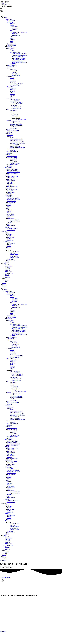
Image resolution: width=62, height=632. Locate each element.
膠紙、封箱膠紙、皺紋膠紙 (13, 198)
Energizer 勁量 (10, 259)
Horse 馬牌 (9, 153)
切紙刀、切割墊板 (11, 180)
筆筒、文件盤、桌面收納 (12, 186)
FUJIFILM (9, 98)
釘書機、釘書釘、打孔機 (12, 176)
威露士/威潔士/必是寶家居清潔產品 (19, 32)
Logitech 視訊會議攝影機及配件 (16, 125)
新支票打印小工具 (9, 273)
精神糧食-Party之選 (11, 243)
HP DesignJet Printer (16, 118)
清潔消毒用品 (10, 22)
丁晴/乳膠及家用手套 (11, 45)
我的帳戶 (7, 280)
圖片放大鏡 (7, 270)
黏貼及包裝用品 (8, 195)
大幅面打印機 (13, 89)
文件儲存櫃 (9, 222)
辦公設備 (7, 208)
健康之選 (9, 247)
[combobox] (5, 9)
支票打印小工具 (8, 271)
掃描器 (11, 92)
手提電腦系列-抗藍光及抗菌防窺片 (19, 53)
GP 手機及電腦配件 (14, 256)
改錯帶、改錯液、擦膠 (12, 170)
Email (1, 579)
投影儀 (11, 96)
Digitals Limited (5, 577)
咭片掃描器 (7, 275)
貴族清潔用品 (13, 39)
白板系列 (9, 205)
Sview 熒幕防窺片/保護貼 (15, 52)
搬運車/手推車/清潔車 (11, 44)
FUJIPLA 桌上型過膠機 (14, 221)
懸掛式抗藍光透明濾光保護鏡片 (19, 58)
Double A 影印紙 (13, 160)
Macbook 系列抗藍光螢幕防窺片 (19, 59)
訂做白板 (9, 206)
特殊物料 (7, 227)
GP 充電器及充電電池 (14, 254)
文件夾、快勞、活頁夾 (12, 189)
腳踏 (8, 224)
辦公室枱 (9, 209)
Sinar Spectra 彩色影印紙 (15, 163)
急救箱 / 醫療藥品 (11, 225)
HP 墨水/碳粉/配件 (13, 110)
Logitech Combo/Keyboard (15, 121)
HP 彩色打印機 (15, 114)
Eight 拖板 (12, 50)
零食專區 (7, 241)
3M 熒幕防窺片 (13, 63)
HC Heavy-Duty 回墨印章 (15, 146)
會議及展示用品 (8, 203)
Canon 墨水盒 (12, 79)
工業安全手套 (10, 196)
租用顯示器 (9, 132)
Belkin (11, 49)
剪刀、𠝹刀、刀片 (11, 179)
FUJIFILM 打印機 (13, 105)
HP (8, 109)
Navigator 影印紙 (13, 159)
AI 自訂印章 (7, 268)
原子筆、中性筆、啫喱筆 (12, 169)
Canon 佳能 (9, 76)
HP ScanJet (12, 111)
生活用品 (7, 233)
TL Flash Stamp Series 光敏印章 (16, 140)
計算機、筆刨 (10, 182)
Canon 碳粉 (12, 78)
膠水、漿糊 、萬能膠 (11, 201)
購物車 (3, 278)
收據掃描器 (7, 277)
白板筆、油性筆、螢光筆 (12, 173)
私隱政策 (34, 583)
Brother (8, 68)
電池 (6, 248)
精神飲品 (9, 244)
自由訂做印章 (10, 135)
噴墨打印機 (12, 94)
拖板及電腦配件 (10, 48)
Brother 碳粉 (14, 73)
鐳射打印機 (12, 95)
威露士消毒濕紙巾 (16, 35)
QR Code (7, 274)
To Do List (7, 264)
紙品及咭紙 (7, 154)
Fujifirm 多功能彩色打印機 (17, 102)
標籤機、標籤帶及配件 (12, 65)
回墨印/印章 (12, 150)
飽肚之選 (9, 246)
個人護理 (9, 235)
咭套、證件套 (10, 190)
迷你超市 (4, 231)
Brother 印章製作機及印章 (12, 151)
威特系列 (12, 25)
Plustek (8, 129)
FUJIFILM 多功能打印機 (15, 100)
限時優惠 (7, 262)
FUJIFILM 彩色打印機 (16, 106)
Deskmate (9, 136)
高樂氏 (11, 36)
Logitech (9, 120)
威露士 (11, 30)
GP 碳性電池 (12, 253)
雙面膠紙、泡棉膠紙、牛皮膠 (13, 199)
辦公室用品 (4, 17)
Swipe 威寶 (12, 38)
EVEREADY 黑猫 (11, 260)
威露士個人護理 (15, 33)
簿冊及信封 (9, 166)
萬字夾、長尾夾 (10, 177)
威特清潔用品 (15, 26)
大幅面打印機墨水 (13, 88)
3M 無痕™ (9, 234)
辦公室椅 (9, 212)
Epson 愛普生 (10, 86)
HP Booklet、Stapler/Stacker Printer (19, 119)
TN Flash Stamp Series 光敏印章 (16, 139)
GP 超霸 (9, 250)
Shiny (8, 148)
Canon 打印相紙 (13, 81)
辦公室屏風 (9, 211)
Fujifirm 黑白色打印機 (16, 108)
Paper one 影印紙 (13, 161)
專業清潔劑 (14, 29)
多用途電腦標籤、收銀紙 (12, 164)
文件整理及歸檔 (8, 188)
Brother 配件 (14, 70)
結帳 (6, 281)
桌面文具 (7, 174)
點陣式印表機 (13, 91)
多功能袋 (9, 193)
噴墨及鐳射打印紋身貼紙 (12, 228)
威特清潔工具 (15, 28)
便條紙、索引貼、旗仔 (12, 156)
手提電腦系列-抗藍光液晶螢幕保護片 (20, 55)
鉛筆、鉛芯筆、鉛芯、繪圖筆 (13, 172)
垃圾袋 (11, 41)
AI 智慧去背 (7, 267)
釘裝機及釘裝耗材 (11, 215)
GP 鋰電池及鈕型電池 (14, 257)
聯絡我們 (4, 285)
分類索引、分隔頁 (11, 192)
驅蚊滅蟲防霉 (10, 240)
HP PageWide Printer (16, 116)
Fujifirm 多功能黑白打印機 (17, 103)
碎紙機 (8, 217)
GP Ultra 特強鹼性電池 (14, 251)
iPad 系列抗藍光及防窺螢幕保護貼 (19, 62)
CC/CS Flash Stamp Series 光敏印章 (17, 141)
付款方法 (4, 284)
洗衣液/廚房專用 (10, 237)
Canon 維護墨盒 (13, 82)
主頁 (3, 16)
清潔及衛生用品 (8, 19)
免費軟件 (4, 263)
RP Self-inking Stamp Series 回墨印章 (17, 143)
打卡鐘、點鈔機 (10, 214)
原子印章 (12, 137)
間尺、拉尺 (9, 185)
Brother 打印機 (13, 69)
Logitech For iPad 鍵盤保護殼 (16, 124)
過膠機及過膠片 (10, 218)
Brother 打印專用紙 (16, 75)
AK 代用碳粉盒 (10, 66)
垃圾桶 (11, 42)
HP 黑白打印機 (15, 115)
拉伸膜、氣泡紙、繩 (11, 202)
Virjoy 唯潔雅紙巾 (11, 20)
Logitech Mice (12, 122)
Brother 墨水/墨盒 (15, 72)
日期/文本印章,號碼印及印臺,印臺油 (17, 147)
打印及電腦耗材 (8, 46)
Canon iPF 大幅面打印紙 (15, 85)
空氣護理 (9, 238)
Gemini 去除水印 (8, 266)
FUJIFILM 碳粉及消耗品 (15, 99)
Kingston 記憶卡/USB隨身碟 (13, 130)
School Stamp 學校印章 (14, 144)
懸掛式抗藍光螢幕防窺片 (17, 56)
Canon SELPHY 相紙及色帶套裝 (16, 83)
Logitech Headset (13, 126)
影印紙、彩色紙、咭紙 (12, 157)
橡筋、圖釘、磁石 (11, 183)
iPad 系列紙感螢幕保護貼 (17, 61)
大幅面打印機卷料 (11, 230)
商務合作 (4, 283)
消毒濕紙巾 (12, 23)
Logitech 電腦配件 (13, 128)
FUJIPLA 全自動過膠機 (14, 219)
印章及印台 (7, 133)
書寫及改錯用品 (8, 167)
